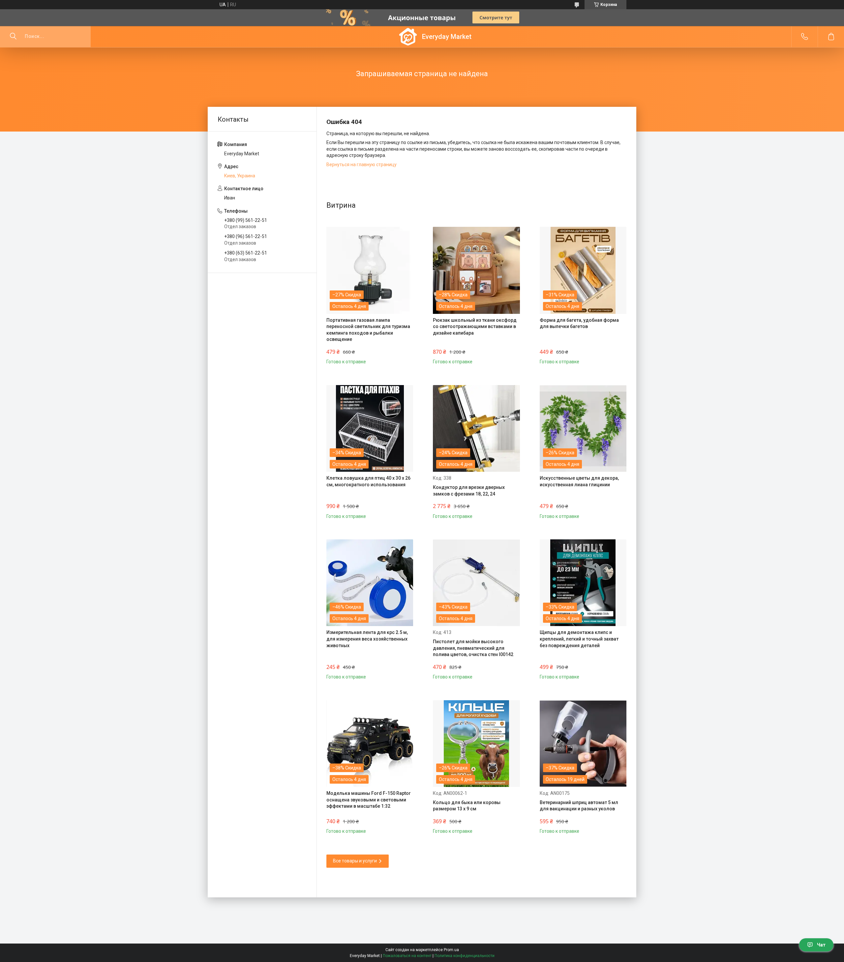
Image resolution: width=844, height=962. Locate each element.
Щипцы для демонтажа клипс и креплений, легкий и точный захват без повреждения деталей (579, 639)
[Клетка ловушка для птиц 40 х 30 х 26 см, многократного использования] (369, 428)
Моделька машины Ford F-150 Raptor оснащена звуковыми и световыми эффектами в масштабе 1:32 (368, 800)
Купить (348, 356)
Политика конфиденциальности (465, 955)
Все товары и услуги (355, 860)
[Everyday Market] (408, 37)
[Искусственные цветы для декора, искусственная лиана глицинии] (583, 428)
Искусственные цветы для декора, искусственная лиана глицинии (579, 481)
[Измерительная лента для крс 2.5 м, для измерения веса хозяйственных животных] (369, 582)
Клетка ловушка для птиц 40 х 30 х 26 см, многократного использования (368, 481)
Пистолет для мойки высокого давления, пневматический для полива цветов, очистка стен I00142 (473, 648)
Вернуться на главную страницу (361, 164)
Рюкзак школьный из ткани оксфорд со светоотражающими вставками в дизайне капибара (475, 326)
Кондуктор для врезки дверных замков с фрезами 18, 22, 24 (469, 490)
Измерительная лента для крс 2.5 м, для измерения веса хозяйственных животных (367, 639)
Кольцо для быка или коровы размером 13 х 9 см (466, 806)
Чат (821, 944)
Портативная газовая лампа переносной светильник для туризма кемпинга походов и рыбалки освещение (368, 329)
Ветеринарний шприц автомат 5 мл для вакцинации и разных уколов (579, 806)
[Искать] (13, 36)
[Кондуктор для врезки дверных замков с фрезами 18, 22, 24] (476, 428)
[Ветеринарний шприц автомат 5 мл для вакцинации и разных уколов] (583, 743)
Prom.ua (451, 949)
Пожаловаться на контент (407, 955)
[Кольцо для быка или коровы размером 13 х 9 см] (476, 743)
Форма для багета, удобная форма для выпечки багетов (579, 323)
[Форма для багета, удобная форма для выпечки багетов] (583, 270)
